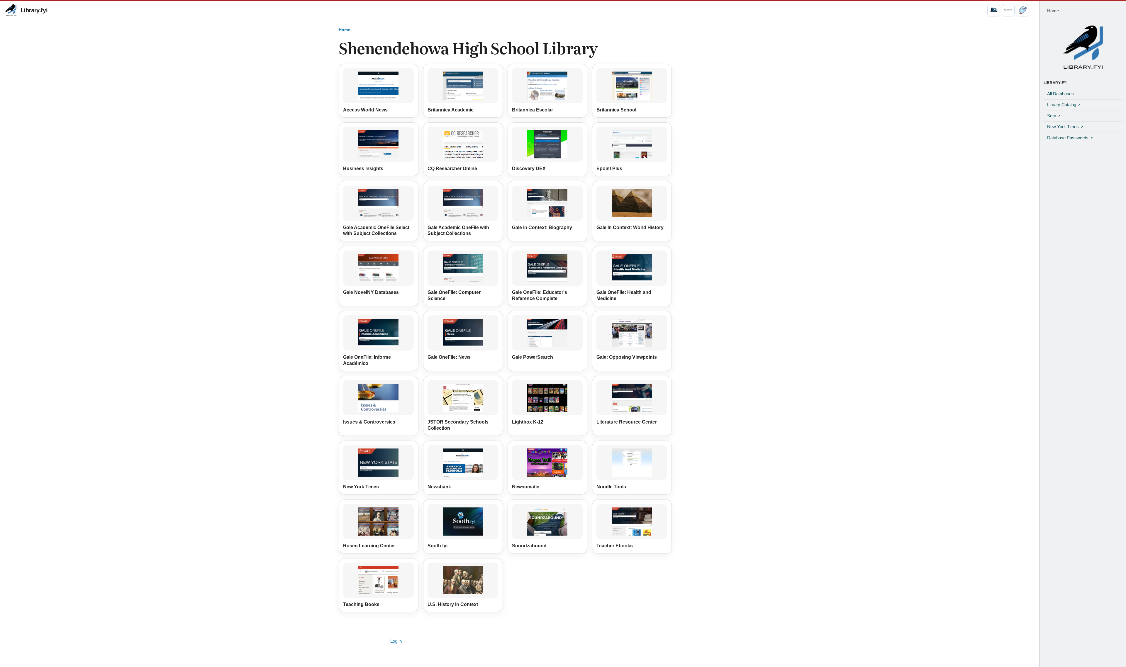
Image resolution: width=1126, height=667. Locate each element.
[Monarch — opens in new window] (1008, 10)
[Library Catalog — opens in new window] (993, 10)
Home (344, 29)
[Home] (1083, 47)
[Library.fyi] (10, 10)
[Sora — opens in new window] (1023, 10)
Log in (396, 641)
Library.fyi (34, 10)
